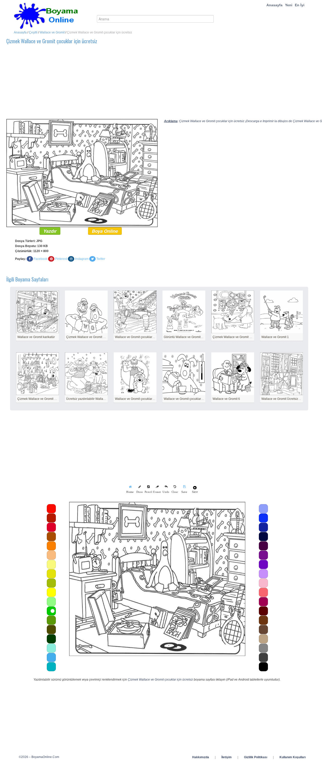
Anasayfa (274, 5)
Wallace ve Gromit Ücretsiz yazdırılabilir (288, 399)
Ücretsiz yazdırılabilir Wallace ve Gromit (93, 399)
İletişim (226, 757)
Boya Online (105, 231)
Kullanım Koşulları (292, 757)
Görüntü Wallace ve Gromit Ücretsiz (188, 337)
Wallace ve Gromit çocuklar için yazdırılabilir (194, 399)
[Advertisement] (157, 84)
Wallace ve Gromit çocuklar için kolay (140, 399)
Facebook (40, 259)
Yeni (288, 5)
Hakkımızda (200, 757)
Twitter (100, 259)
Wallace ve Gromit (52, 32)
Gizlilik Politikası (255, 757)
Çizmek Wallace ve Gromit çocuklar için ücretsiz (160, 679)
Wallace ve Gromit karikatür (36, 337)
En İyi (299, 5)
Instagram (82, 259)
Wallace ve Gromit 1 (275, 337)
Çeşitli (33, 32)
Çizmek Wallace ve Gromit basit (39, 399)
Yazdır (50, 231)
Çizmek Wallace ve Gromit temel (235, 337)
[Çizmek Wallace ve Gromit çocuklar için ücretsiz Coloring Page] (82, 172)
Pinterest (61, 259)
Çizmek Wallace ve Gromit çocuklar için (93, 337)
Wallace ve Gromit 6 (226, 399)
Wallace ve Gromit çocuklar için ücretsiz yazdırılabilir (150, 337)
